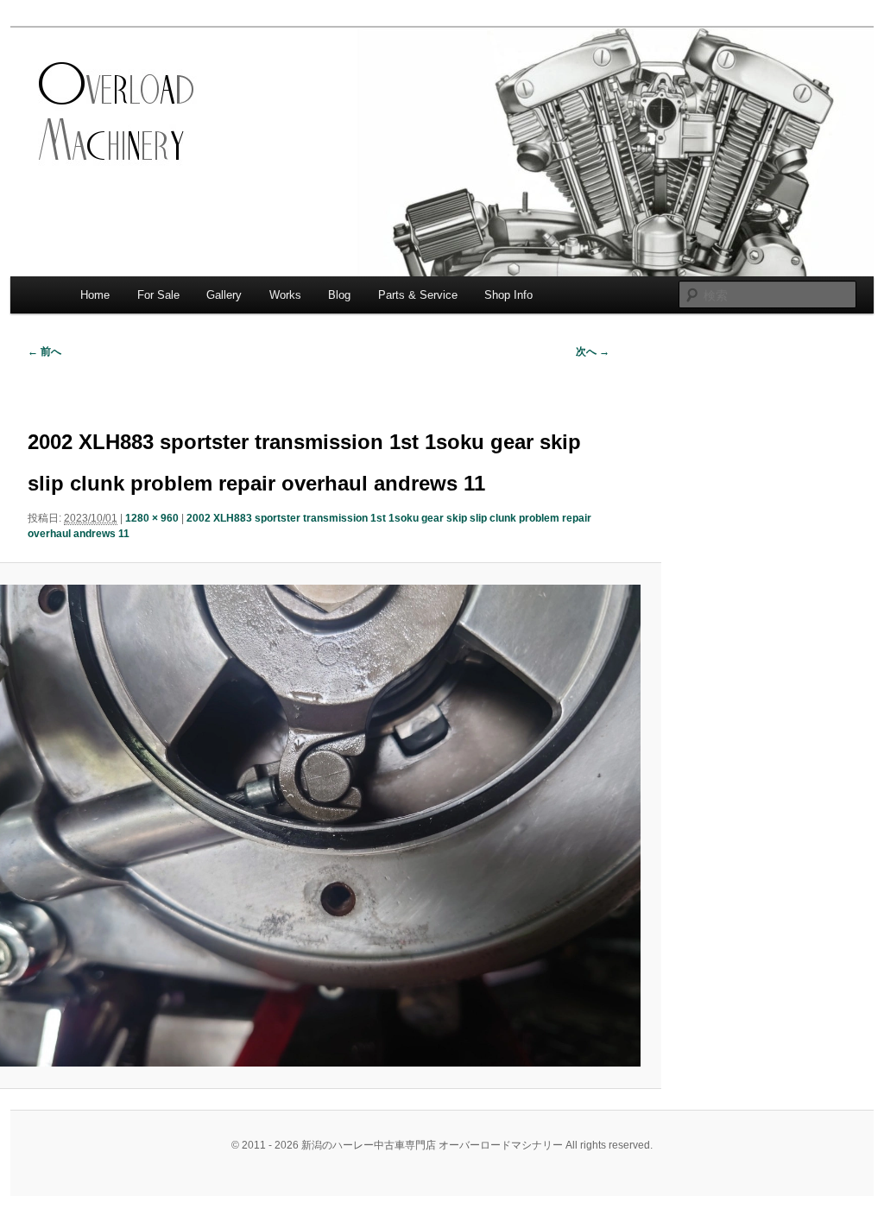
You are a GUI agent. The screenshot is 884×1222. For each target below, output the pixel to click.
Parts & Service (418, 294)
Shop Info (508, 294)
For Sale (158, 294)
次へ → (592, 351)
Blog (339, 294)
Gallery (224, 294)
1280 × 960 (152, 518)
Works (285, 294)
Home (95, 294)
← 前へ (44, 351)
